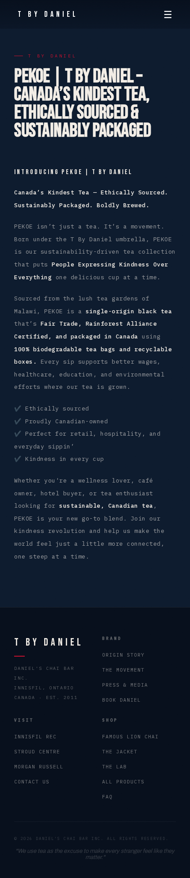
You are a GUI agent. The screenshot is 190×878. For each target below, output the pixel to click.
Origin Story (123, 655)
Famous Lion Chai (130, 737)
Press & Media (125, 685)
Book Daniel (121, 700)
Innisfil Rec (35, 737)
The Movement (123, 670)
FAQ (107, 797)
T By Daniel (48, 14)
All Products (123, 782)
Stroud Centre (37, 752)
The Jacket (119, 752)
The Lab (114, 767)
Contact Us (31, 782)
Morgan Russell (39, 767)
